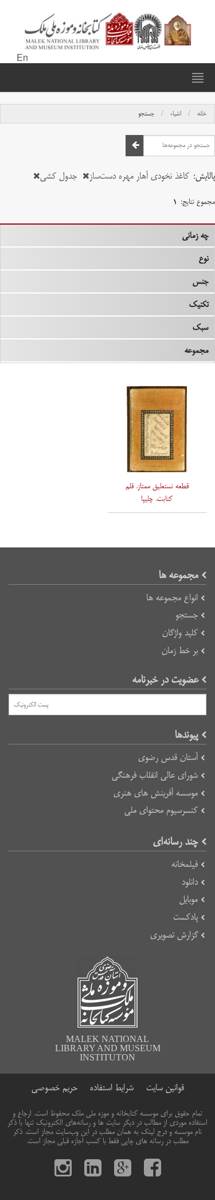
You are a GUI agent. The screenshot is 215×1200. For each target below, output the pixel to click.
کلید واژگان (180, 632)
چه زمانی (195, 235)
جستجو (146, 114)
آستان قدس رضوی (168, 757)
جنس (201, 281)
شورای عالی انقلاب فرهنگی (155, 775)
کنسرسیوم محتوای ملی (161, 810)
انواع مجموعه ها (172, 597)
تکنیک (199, 304)
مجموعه (197, 350)
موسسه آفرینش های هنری (156, 793)
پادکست (185, 917)
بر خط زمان (180, 650)
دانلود (190, 882)
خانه (201, 114)
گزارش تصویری (174, 935)
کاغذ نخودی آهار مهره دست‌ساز (139, 176)
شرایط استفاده (112, 1087)
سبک (201, 327)
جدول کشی (58, 176)
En (22, 58)
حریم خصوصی (54, 1087)
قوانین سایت (165, 1087)
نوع (204, 258)
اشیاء (175, 114)
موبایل (188, 899)
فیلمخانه (184, 864)
